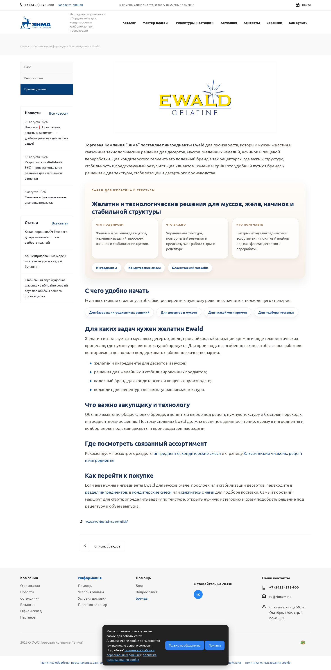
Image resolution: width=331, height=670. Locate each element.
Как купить (298, 22)
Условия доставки (92, 598)
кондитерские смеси (201, 453)
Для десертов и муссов (179, 312)
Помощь (85, 585)
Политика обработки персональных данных (72, 662)
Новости (27, 592)
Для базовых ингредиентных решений (119, 312)
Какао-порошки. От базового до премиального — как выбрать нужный (46, 236)
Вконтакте (198, 594)
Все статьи (60, 223)
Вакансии (274, 22)
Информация (90, 577)
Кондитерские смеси (144, 268)
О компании (30, 585)
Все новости (58, 113)
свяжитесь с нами (197, 492)
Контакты (252, 22)
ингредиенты (167, 453)
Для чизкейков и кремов (227, 312)
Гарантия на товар (92, 604)
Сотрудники (29, 598)
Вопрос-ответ (146, 592)
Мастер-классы (155, 22)
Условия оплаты (91, 592)
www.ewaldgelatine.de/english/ (107, 521)
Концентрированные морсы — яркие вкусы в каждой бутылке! (45, 261)
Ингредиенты (106, 268)
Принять (215, 645)
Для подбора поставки (276, 312)
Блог (139, 585)
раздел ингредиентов (106, 492)
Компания (229, 22)
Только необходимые (185, 645)
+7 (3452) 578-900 (284, 587)
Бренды (142, 598)
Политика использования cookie (267, 662)
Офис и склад (31, 611)
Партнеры (28, 617)
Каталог (129, 22)
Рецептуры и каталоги (194, 22)
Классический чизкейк (190, 268)
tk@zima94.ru (280, 596)
